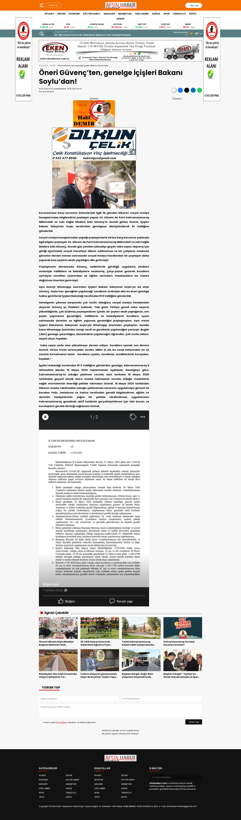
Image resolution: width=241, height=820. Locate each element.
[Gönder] (199, 777)
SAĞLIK (156, 13)
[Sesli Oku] (173, 90)
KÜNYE (120, 18)
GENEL (53, 65)
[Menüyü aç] (42, 5)
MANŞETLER (125, 13)
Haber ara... (53, 5)
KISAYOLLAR (102, 768)
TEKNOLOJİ (179, 13)
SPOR (166, 13)
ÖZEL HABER (142, 13)
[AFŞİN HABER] (121, 5)
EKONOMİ (74, 13)
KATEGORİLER (48, 768)
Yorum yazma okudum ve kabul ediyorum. (69, 722)
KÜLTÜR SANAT (91, 13)
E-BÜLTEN (156, 768)
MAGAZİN (109, 13)
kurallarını (62, 722)
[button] (47, 33)
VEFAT (193, 13)
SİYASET (49, 13)
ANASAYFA (43, 65)
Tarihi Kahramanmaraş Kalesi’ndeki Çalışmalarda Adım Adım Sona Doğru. (96, 35)
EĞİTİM (61, 13)
